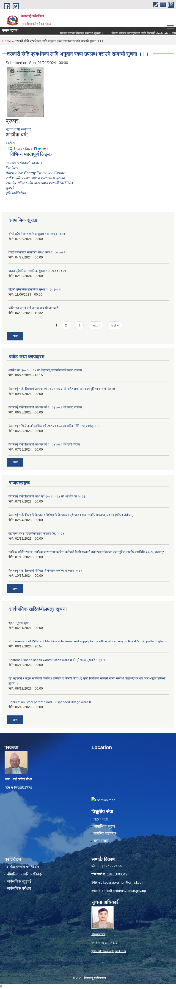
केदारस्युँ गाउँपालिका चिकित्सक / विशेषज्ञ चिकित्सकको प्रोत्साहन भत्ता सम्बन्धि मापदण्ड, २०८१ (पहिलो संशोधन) (70, 515)
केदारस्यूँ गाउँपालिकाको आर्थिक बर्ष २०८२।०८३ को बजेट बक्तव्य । (46, 407)
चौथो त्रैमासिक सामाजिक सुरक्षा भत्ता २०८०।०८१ (36, 234)
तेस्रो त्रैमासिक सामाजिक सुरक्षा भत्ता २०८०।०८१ (37, 252)
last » (115, 325)
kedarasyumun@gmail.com (123, 882)
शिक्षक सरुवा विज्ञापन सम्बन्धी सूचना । (70, 33)
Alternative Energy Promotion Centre (35, 173)
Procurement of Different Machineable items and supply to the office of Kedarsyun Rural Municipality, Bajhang (87, 641)
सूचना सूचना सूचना (19, 623)
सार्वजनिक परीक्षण (19, 888)
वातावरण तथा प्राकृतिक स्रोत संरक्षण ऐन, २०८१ (36, 533)
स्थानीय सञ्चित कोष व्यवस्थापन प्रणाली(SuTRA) (39, 183)
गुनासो (10, 188)
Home (6, 41)
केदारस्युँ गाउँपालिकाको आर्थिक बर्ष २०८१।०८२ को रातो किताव (44, 444)
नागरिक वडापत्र (105, 833)
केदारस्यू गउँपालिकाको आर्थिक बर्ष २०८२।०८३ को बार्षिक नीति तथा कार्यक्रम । (53, 426)
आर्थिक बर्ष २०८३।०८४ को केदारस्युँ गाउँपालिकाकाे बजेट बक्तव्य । (46, 370)
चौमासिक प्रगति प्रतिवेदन (25, 874)
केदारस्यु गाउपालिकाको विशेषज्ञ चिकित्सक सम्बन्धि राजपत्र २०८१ (45, 570)
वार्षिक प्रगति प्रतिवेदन (23, 867)
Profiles (12, 168)
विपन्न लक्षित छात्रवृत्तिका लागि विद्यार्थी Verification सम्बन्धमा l (136, 33)
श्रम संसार (101, 841)
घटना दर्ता (101, 819)
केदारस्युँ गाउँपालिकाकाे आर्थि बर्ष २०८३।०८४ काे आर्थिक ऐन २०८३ (46, 496)
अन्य (15, 336)
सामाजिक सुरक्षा (104, 826)
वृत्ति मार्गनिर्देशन (16, 193)
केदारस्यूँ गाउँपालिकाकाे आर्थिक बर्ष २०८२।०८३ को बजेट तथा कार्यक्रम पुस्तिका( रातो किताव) (61, 389)
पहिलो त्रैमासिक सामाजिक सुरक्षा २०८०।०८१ (34, 289)
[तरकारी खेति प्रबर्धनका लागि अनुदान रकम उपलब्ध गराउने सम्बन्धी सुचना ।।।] (25, 91)
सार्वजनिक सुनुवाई (19, 881)
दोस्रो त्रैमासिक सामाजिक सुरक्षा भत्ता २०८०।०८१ (37, 271)
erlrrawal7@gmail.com (112, 951)
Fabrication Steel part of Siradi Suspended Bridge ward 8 (49, 702)
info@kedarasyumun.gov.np (125, 891)
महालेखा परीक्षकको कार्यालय (24, 163)
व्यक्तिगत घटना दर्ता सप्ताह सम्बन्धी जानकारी (33, 308)
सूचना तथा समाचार (18, 129)
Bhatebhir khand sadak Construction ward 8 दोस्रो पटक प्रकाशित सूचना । (58, 660)
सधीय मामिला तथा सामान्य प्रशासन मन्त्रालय (35, 178)
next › (95, 325)
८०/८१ (10, 143)
